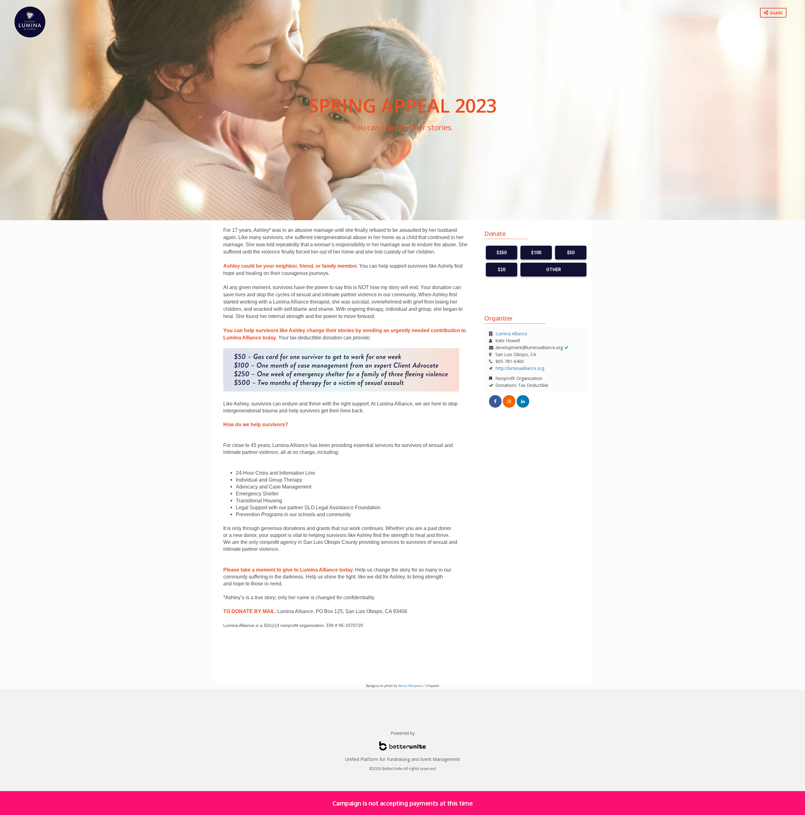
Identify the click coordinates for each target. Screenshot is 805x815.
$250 (502, 252)
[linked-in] (523, 401)
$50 (571, 252)
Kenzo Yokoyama (410, 686)
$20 (501, 269)
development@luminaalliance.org (529, 347)
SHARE (776, 13)
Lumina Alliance (511, 334)
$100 (536, 252)
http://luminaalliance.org (520, 368)
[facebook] (495, 401)
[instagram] (509, 401)
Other (553, 269)
